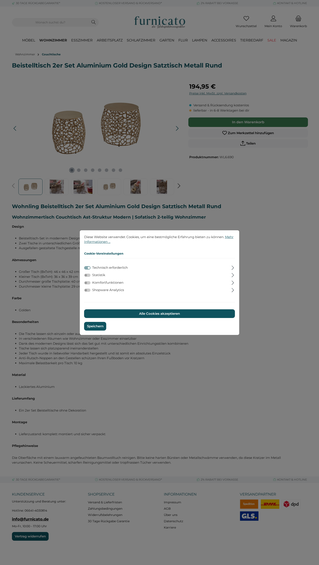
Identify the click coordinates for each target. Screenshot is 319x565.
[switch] (87, 275)
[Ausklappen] (233, 267)
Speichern (95, 326)
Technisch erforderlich (110, 267)
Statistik (98, 275)
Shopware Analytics (108, 290)
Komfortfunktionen (107, 282)
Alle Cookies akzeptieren (159, 313)
